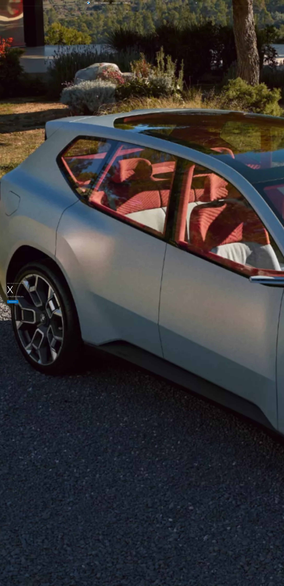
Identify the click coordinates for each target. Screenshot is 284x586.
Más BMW (125, 3)
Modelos (96, 3)
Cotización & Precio (105, 3)
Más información (13, 301)
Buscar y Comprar (116, 3)
